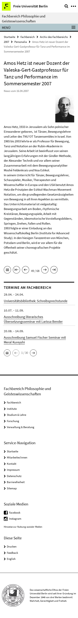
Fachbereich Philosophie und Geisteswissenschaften (23, 18)
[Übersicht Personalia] (7, 270)
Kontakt (11, 463)
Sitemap (12, 488)
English (11, 559)
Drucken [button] (11, 546)
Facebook (14, 512)
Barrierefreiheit (16, 482)
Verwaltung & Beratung (20, 427)
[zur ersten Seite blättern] (16, 270)
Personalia (20, 42)
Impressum (13, 470)
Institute (12, 408)
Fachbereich (27, 37)
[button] (7, 353)
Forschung (13, 421)
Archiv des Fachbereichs (54, 37)
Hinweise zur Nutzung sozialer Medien (23, 526)
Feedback (12, 553)
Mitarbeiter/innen (17, 457)
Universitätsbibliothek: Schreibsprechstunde (35, 301)
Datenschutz (14, 476)
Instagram (15, 518)
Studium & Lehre (16, 415)
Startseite (9, 37)
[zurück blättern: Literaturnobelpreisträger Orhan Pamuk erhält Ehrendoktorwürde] (25, 270)
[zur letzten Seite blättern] (54, 270)
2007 (6, 42)
